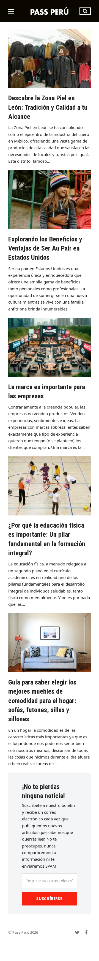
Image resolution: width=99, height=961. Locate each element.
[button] (11, 11)
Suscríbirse (49, 898)
